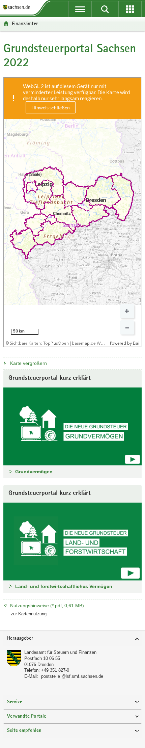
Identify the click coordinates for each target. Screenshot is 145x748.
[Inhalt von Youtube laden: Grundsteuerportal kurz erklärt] (72, 426)
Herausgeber (20, 638)
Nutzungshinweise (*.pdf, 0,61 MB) (47, 605)
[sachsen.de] (18, 7)
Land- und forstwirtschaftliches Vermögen (63, 586)
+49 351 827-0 (55, 670)
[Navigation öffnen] (80, 9)
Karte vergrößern (28, 363)
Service (14, 701)
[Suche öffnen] (105, 9)
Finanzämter (25, 23)
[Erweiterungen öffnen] (130, 9)
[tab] (72, 639)
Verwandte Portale (26, 716)
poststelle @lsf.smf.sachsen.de (72, 676)
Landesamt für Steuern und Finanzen (60, 652)
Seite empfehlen (24, 730)
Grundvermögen (34, 471)
